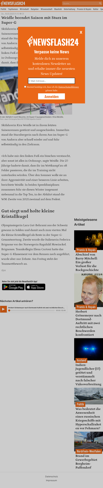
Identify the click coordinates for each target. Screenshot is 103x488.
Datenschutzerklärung (68, 87)
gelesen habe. (51, 90)
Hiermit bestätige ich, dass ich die (42, 87)
